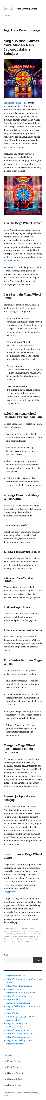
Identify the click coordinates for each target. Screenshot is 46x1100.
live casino (32, 934)
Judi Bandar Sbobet (13, 1073)
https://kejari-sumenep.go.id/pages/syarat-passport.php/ (20, 1016)
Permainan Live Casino (24, 936)
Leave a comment (25, 941)
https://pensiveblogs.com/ (19, 1040)
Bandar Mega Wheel (12, 931)
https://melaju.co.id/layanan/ (20, 992)
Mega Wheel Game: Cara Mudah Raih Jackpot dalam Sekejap (21, 47)
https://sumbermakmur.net (19, 1033)
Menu (7, 16)
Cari (6, 955)
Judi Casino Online (27, 929)
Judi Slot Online (11, 1067)
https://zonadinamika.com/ (19, 986)
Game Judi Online (28, 931)
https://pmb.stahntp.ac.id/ (19, 996)
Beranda (8, 1055)
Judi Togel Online (12, 1061)
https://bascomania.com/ (18, 1037)
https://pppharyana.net (17, 1030)
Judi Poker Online (12, 1085)
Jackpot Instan (21, 934)
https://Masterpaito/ (16, 1044)
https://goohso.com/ (16, 975)
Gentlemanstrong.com (20, 8)
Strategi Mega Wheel (25, 939)
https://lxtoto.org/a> (16, 1023)
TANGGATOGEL (13, 989)
